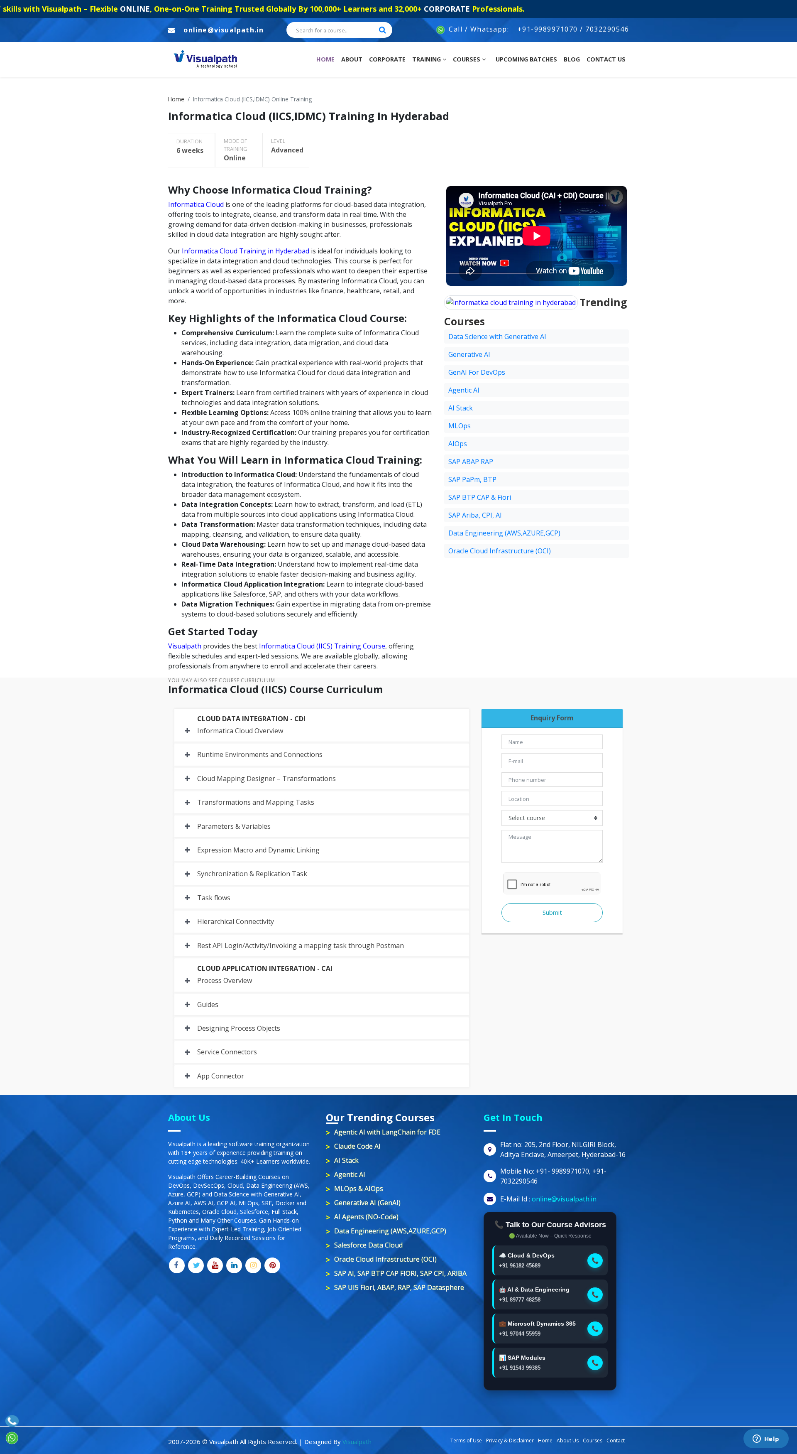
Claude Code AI (357, 1146)
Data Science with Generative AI (497, 336)
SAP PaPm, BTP (472, 479)
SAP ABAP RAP (470, 461)
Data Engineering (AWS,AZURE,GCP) (504, 533)
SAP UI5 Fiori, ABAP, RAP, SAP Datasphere (399, 1287)
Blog (572, 59)
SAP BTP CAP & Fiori (479, 497)
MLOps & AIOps (358, 1188)
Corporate (387, 59)
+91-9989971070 (548, 29)
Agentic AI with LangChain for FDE (387, 1132)
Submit (552, 912)
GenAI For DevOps (476, 372)
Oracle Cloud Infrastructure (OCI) (499, 550)
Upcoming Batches (526, 59)
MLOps (459, 425)
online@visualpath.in (223, 29)
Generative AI (469, 354)
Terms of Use (466, 1440)
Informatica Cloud (196, 204)
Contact (615, 1440)
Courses (467, 59)
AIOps (457, 443)
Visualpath (184, 646)
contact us (606, 59)
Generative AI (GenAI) (367, 1202)
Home (327, 59)
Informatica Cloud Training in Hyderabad (245, 250)
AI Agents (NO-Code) (366, 1216)
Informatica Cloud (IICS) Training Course (322, 646)
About (351, 59)
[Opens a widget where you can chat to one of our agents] (766, 1439)
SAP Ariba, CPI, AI (475, 515)
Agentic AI (463, 390)
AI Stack (460, 408)
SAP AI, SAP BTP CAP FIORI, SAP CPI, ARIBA (400, 1273)
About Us (568, 1440)
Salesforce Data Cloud (368, 1245)
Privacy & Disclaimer (510, 1440)
